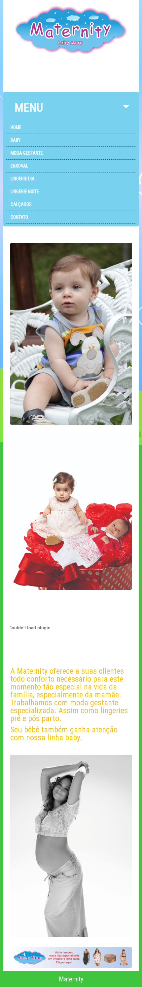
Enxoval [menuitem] (19, 166)
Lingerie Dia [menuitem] (23, 178)
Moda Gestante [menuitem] (27, 153)
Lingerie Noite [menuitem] (25, 191)
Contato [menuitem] (19, 217)
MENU (29, 108)
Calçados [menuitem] (21, 204)
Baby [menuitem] (15, 140)
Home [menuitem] (16, 127)
